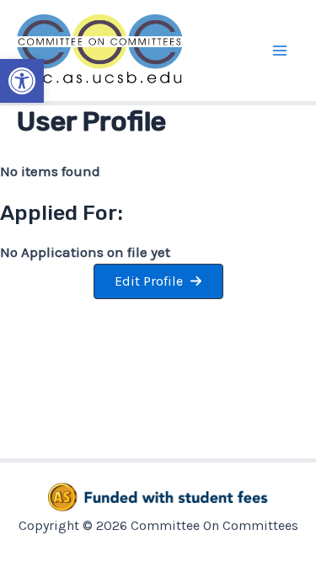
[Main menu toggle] (280, 50)
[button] (22, 81)
